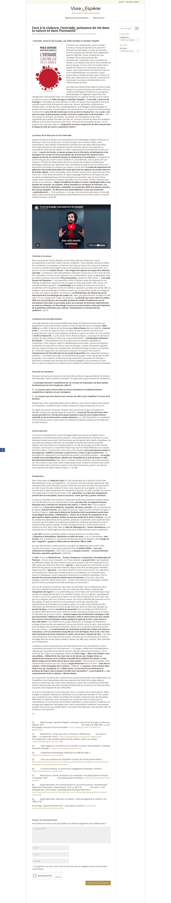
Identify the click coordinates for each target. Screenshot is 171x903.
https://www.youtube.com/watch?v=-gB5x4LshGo (80, 736)
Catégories (124, 37)
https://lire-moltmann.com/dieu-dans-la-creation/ (64, 807)
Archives (123, 48)
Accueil (121, 2)
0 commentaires (91, 34)
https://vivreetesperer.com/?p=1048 (47, 741)
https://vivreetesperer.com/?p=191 (66, 748)
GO (137, 28)
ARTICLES (48, 34)
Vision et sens (98, 18)
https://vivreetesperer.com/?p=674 (47, 771)
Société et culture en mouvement (77, 34)
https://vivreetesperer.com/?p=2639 (47, 755)
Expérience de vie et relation (76, 18)
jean (35, 34)
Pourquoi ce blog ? (132, 2)
